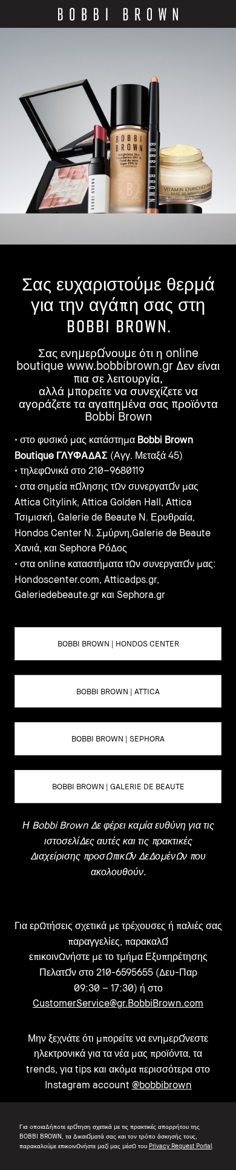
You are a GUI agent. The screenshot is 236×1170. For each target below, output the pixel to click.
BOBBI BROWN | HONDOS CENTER (118, 643)
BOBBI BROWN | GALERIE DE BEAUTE (118, 786)
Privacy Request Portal (180, 1145)
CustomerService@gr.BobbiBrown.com (118, 1003)
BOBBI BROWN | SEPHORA (118, 738)
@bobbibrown (162, 1085)
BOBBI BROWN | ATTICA (118, 691)
